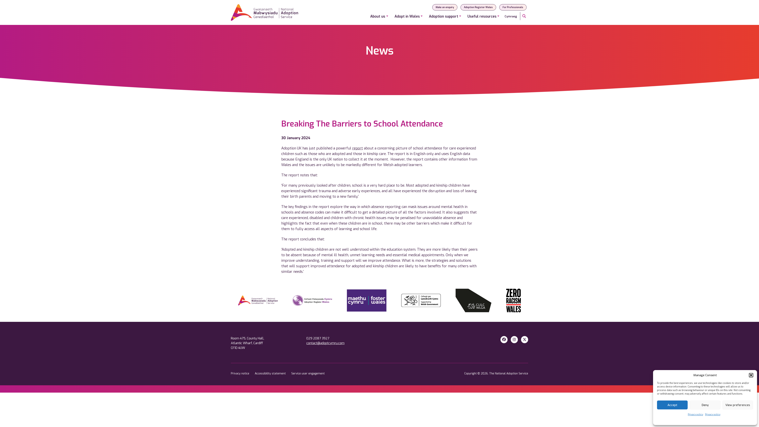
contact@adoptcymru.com (325, 343)
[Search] (524, 16)
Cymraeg (511, 16)
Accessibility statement (271, 373)
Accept (672, 405)
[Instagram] (514, 339)
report (357, 148)
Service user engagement (308, 373)
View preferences (737, 405)
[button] (751, 375)
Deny (705, 405)
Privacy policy (695, 414)
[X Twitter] (524, 339)
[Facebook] (504, 339)
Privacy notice (240, 373)
